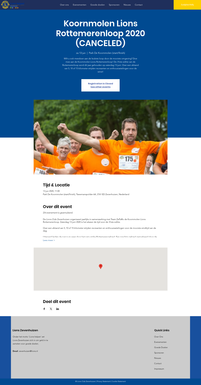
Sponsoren (159, 352)
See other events (100, 86)
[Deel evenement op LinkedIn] (57, 309)
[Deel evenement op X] (51, 309)
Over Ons (158, 336)
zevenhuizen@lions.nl (28, 351)
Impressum (159, 368)
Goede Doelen (161, 347)
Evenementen (160, 342)
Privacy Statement (103, 381)
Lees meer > (49, 240)
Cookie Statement (119, 381)
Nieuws (157, 358)
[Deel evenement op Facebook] (44, 309)
